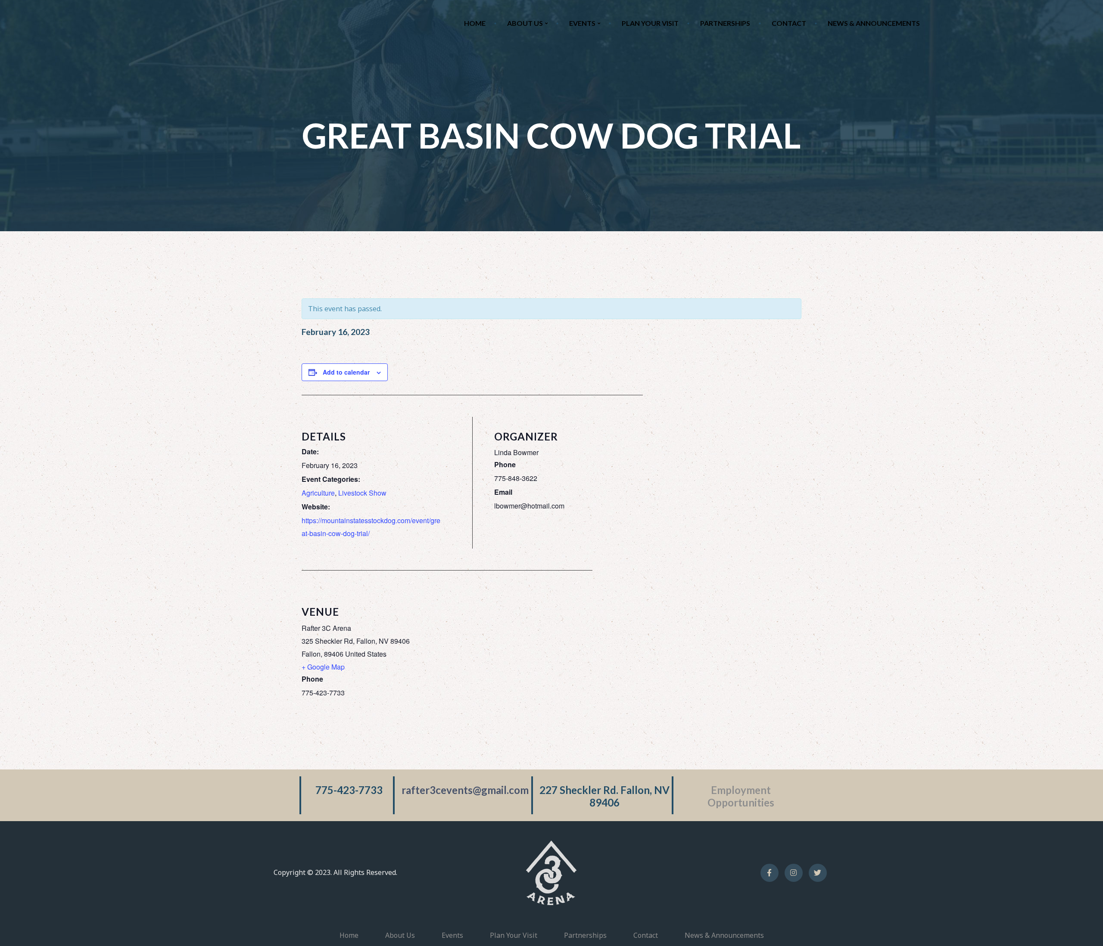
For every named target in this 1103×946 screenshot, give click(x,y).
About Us (525, 23)
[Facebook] (769, 873)
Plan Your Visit (650, 23)
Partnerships (725, 23)
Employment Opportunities (740, 796)
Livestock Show (362, 493)
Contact (789, 23)
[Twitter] (818, 873)
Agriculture (318, 493)
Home (475, 23)
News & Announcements (874, 23)
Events (582, 23)
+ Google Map (323, 667)
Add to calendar (346, 372)
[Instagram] (794, 873)
